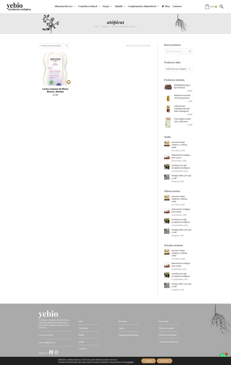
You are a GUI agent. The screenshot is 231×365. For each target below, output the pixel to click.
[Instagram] (56, 353)
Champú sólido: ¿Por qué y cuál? (181, 176)
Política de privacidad (167, 335)
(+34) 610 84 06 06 (46, 335)
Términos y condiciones (168, 342)
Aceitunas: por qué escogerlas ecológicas (181, 166)
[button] (68, 82)
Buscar (189, 51)
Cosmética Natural (87, 6)
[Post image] (167, 143)
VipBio (81, 335)
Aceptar (148, 361)
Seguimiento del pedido (128, 335)
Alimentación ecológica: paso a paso (181, 156)
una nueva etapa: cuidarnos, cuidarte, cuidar (180, 144)
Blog (167, 6)
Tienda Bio (83, 328)
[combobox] (178, 68)
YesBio (81, 342)
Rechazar (164, 361)
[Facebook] (51, 353)
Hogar (106, 6)
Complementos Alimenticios (142, 6)
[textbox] (176, 69)
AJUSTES (130, 362)
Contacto (177, 6)
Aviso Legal (163, 321)
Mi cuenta (123, 321)
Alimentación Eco (63, 6)
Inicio (81, 321)
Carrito (122, 328)
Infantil (118, 6)
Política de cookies (166, 328)
